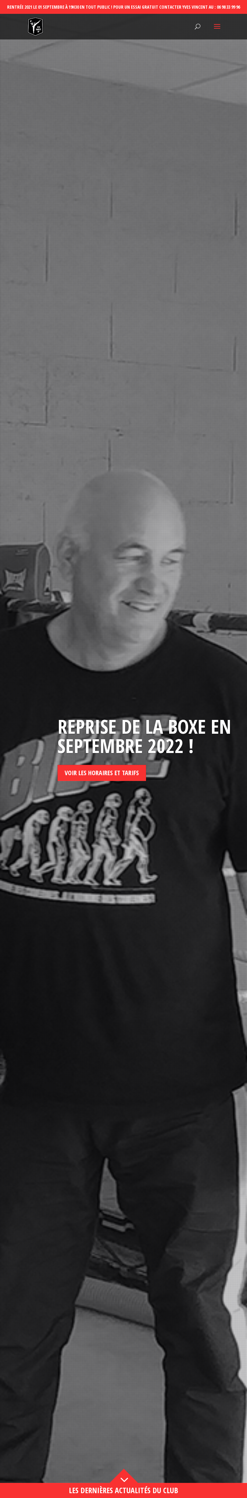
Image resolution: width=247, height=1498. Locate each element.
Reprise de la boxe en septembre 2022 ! (144, 736)
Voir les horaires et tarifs (102, 772)
